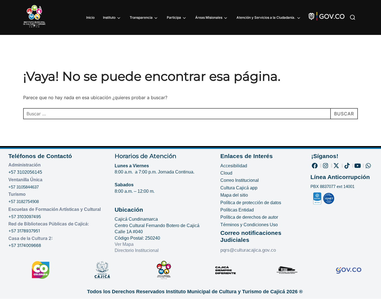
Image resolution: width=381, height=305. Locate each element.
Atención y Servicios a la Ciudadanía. (266, 17)
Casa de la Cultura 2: (30, 238)
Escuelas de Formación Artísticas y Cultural (54, 209)
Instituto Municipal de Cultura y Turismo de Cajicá (225, 291)
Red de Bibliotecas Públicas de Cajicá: (48, 224)
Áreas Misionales (208, 17)
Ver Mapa (124, 244)
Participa (174, 17)
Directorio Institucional (137, 250)
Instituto (109, 17)
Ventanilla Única (25, 179)
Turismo (17, 194)
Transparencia (141, 17)
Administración (24, 165)
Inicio (90, 17)
